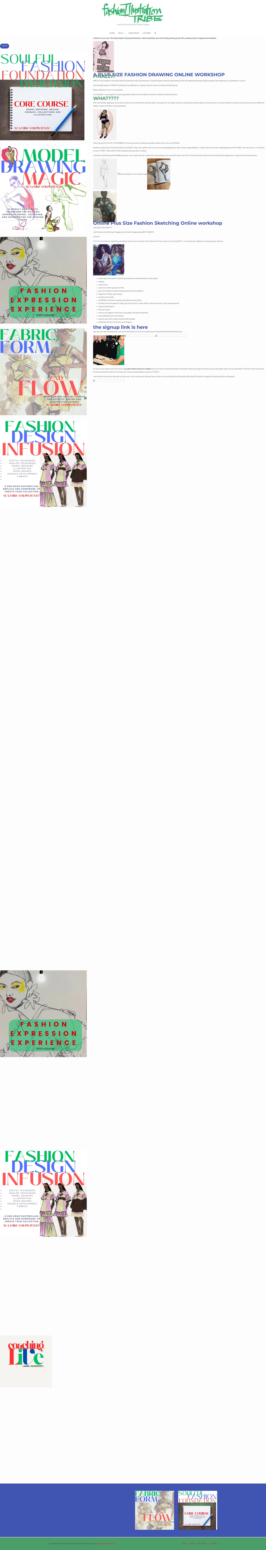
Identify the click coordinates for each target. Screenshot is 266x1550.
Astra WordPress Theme (104, 1544)
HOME (112, 33)
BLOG (120, 33)
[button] (155, 33)
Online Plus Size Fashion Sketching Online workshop (157, 223)
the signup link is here (120, 327)
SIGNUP (96, 237)
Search (4, 46)
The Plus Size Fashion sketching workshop (110, 241)
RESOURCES (134, 33)
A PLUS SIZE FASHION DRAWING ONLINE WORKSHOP (159, 74)
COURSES (147, 33)
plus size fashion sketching (162, 369)
